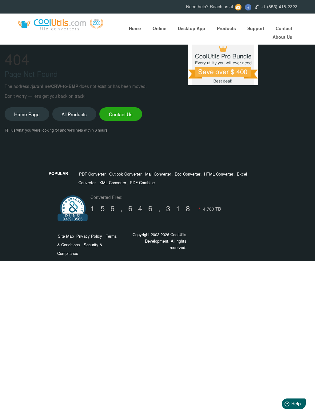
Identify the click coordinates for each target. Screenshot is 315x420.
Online (159, 28)
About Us (282, 37)
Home (135, 28)
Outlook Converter (125, 174)
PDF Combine (142, 182)
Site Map (66, 236)
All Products (74, 114)
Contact (284, 28)
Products (226, 28)
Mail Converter (158, 174)
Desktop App (191, 28)
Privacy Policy (89, 236)
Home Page (27, 114)
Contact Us (121, 114)
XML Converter (112, 182)
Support (255, 28)
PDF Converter (92, 174)
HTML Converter (218, 174)
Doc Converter (187, 174)
